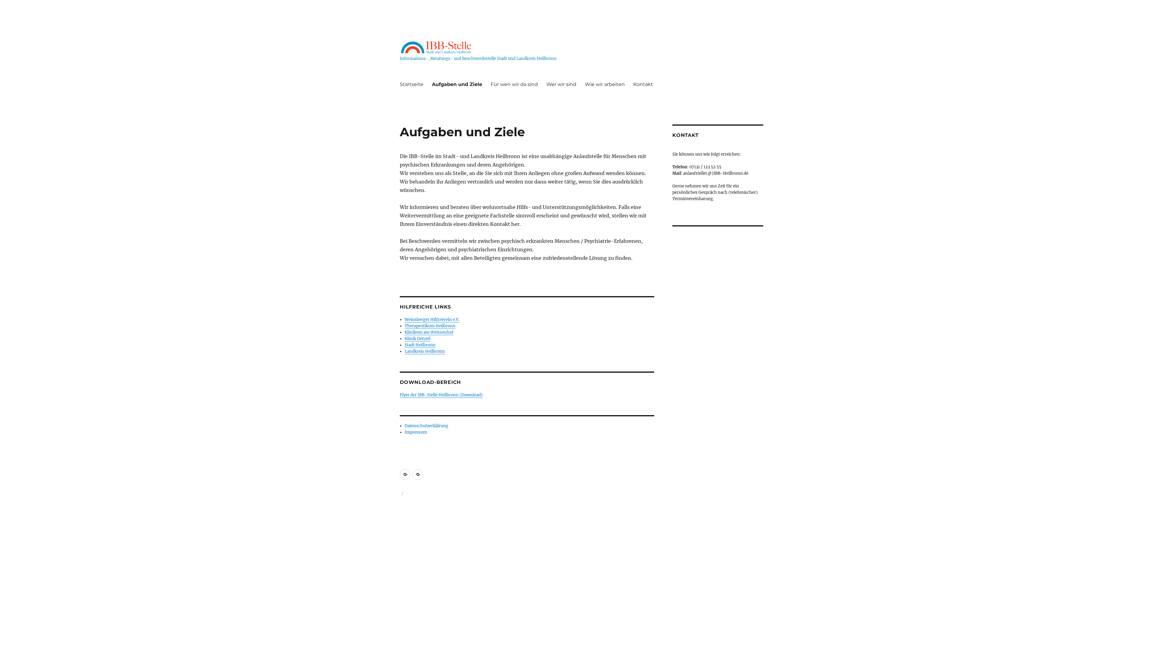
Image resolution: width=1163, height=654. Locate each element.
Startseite (411, 84)
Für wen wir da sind (514, 84)
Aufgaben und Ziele (457, 84)
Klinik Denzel (417, 338)
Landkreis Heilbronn (425, 351)
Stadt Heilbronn (420, 345)
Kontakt (643, 84)
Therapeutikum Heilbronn (430, 326)
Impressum (416, 432)
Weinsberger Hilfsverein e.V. (432, 319)
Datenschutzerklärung (426, 425)
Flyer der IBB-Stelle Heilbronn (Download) (441, 395)
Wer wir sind (561, 84)
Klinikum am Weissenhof (429, 332)
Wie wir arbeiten (605, 84)
